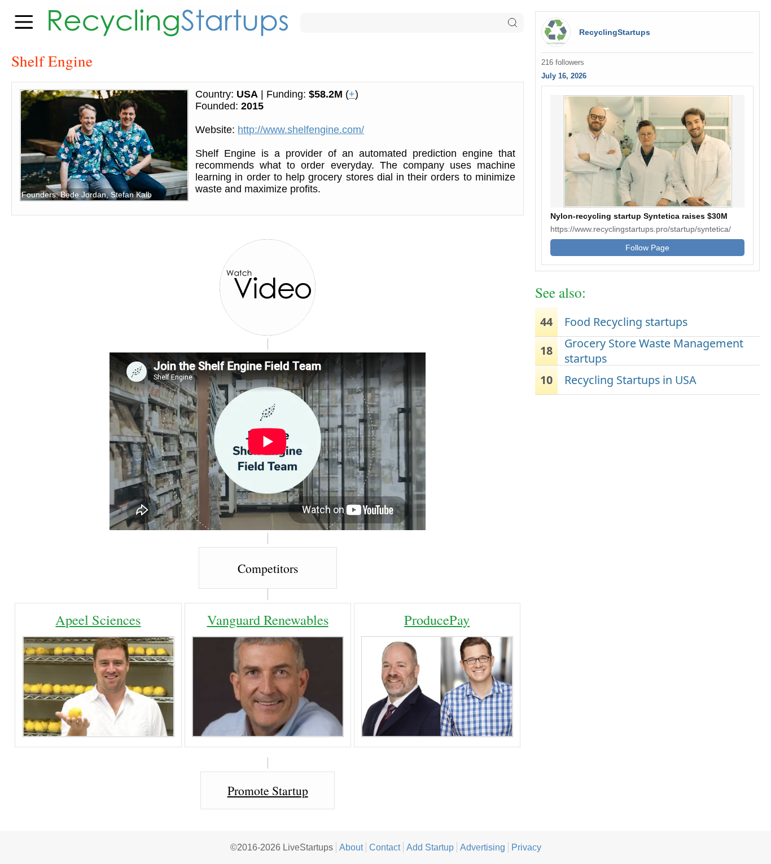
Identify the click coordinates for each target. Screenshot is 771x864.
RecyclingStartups (614, 32)
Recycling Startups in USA (630, 379)
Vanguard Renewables (267, 619)
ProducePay (437, 619)
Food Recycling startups (625, 321)
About (351, 847)
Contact (384, 847)
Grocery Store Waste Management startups (653, 351)
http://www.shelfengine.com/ (301, 129)
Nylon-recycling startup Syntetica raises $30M (639, 216)
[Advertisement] (647, 488)
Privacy (526, 847)
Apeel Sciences (98, 619)
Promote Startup (267, 790)
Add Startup (430, 847)
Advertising (482, 847)
